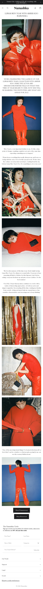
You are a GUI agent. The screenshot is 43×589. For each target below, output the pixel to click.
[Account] (35, 7)
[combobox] (30, 543)
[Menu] (2, 8)
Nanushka (24, 586)
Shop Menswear (21, 516)
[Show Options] (38, 543)
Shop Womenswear (21, 510)
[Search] (7, 7)
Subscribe (36, 550)
